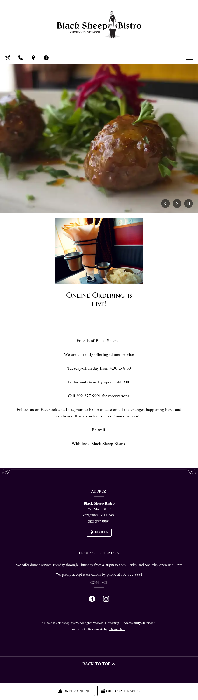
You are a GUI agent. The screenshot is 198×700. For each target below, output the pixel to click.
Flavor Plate (117, 629)
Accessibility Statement (139, 623)
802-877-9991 (99, 521)
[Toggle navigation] (190, 57)
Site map (113, 623)
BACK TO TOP (97, 663)
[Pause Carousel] (188, 203)
